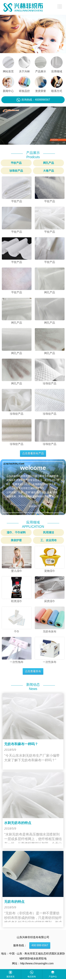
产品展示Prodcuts (33, 155)
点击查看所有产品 (33, 453)
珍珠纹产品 (16, 170)
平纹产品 (16, 162)
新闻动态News (33, 687)
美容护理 (16, 540)
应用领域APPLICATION (33, 524)
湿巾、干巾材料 (16, 532)
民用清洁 (48, 532)
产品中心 (53, 976)
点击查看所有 (33, 671)
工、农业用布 (48, 540)
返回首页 (10, 976)
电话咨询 (32, 976)
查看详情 (33, 506)
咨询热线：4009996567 (35, 99)
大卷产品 (48, 170)
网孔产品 (48, 162)
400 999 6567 (39, 945)
